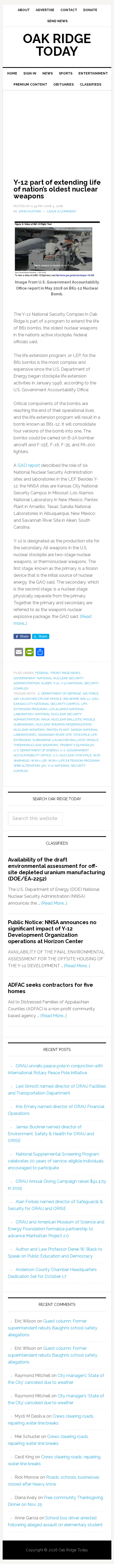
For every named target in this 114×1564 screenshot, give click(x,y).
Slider (46, 683)
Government (24, 678)
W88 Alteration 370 (30, 765)
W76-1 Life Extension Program (73, 760)
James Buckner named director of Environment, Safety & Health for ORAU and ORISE (51, 1133)
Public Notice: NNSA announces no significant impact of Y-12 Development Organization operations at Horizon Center (52, 931)
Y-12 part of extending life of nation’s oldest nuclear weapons (57, 189)
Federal (42, 673)
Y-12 (56, 683)
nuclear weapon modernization (63, 724)
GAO (95, 699)
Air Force (91, 693)
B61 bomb (71, 699)
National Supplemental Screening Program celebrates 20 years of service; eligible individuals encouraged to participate (56, 1161)
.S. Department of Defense (59, 693)
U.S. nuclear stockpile (72, 755)
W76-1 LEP (39, 760)
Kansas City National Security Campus (46, 704)
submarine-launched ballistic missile (65, 740)
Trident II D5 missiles (77, 745)
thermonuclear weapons (36, 745)
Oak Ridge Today (57, 45)
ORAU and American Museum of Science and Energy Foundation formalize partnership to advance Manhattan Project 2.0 (56, 1228)
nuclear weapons (29, 730)
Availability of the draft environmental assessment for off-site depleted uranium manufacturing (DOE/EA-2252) (56, 869)
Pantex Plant (57, 730)
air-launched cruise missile (38, 699)
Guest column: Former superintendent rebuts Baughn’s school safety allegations (52, 1328)
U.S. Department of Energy (36, 750)
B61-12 (85, 699)
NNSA (45, 719)
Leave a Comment (61, 211)
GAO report (28, 465)
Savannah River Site (55, 735)
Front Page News (65, 673)
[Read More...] (54, 903)
